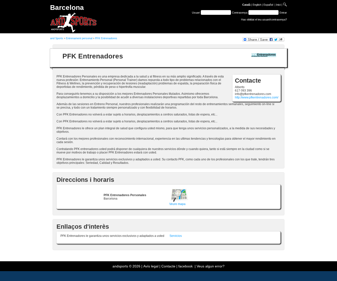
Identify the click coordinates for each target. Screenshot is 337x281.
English (257, 4)
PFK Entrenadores (106, 38)
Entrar (283, 12)
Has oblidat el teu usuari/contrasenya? (264, 19)
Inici (278, 4)
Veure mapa (177, 204)
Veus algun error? (211, 266)
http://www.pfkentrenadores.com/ (256, 97)
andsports (120, 266)
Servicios (175, 236)
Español (268, 4)
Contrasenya (239, 12)
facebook (185, 266)
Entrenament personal (79, 38)
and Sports (56, 38)
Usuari (196, 12)
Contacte (168, 266)
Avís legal (150, 266)
